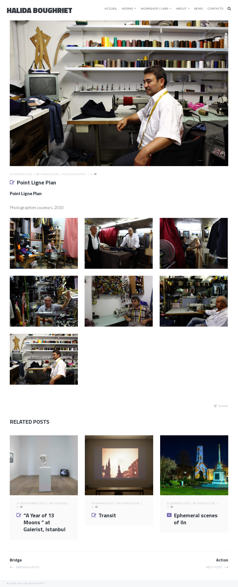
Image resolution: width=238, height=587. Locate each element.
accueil (111, 8)
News (198, 8)
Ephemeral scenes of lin (196, 518)
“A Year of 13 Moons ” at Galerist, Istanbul (44, 522)
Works (127, 8)
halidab (59, 503)
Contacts (215, 8)
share (223, 406)
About (181, 8)
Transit (107, 515)
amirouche (49, 174)
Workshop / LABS (154, 8)
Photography (74, 174)
